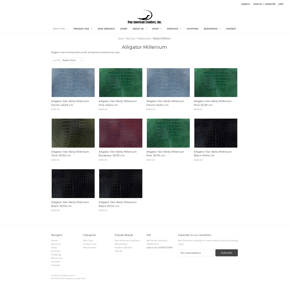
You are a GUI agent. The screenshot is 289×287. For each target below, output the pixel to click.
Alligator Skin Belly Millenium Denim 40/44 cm (165, 103)
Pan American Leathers (127, 240)
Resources (210, 28)
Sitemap (55, 265)
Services (172, 28)
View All (118, 251)
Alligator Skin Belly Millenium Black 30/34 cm (118, 204)
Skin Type (59, 28)
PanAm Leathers (124, 247)
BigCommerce (68, 275)
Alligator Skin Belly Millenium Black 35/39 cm (70, 204)
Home (123, 28)
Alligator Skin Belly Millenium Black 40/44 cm (213, 153)
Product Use (81, 28)
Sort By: (57, 60)
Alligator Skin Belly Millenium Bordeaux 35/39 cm (118, 153)
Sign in (258, 4)
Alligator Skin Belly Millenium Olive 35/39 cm (70, 153)
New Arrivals (106, 28)
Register (270, 4)
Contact (231, 28)
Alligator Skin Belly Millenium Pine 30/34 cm (165, 153)
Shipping (192, 28)
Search (245, 4)
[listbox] (73, 60)
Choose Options (73, 82)
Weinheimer (121, 244)
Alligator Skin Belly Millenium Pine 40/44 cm (118, 103)
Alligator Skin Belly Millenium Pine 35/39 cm (213, 103)
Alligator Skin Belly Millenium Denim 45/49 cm (70, 103)
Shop (155, 28)
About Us (138, 28)
